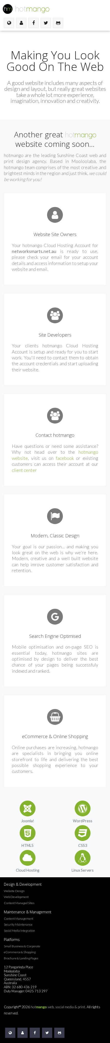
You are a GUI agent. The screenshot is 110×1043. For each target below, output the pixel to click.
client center (24, 470)
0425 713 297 (37, 991)
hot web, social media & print (58, 1007)
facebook (65, 458)
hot (32, 9)
